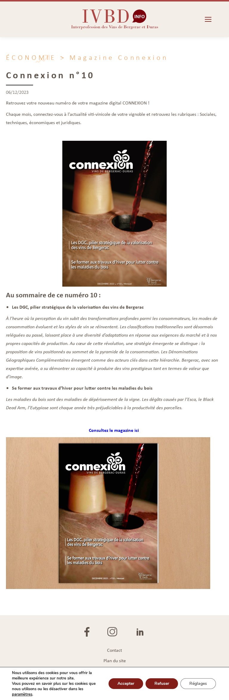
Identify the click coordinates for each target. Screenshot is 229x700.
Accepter (125, 683)
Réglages (198, 683)
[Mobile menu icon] (208, 19)
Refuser (161, 683)
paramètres (22, 694)
